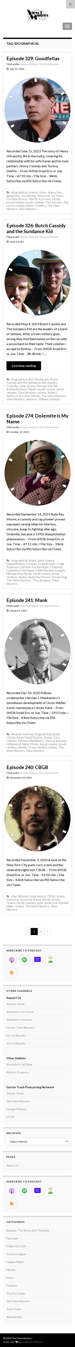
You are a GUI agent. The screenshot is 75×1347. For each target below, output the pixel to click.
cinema (33, 192)
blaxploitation (15, 564)
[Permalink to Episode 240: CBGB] (37, 818)
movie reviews (34, 202)
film (59, 192)
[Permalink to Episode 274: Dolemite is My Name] (37, 472)
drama (52, 192)
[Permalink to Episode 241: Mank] (37, 651)
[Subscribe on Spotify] (24, 960)
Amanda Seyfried (22, 734)
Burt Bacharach (39, 379)
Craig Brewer (46, 564)
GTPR (10, 1117)
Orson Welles (37, 747)
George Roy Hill (46, 386)
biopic (32, 560)
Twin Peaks (13, 1309)
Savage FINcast (16, 1109)
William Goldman (49, 399)
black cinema (46, 560)
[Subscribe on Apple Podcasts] (11, 960)
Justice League (16, 1254)
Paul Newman (27, 392)
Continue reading (24, 365)
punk (40, 903)
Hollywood (13, 744)
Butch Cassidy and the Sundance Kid (32, 381)
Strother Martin (29, 396)
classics (52, 382)
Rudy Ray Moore (39, 577)
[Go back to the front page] (37, 14)
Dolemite (56, 567)
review (20, 205)
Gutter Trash (15, 1093)
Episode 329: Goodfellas (33, 58)
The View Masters (16, 26)
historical (43, 195)
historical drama (55, 741)
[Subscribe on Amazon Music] (37, 960)
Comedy (11, 386)
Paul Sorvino (53, 202)
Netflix (22, 747)
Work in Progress (17, 1072)
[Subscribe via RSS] (11, 972)
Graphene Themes (31, 1341)
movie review (15, 202)
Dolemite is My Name (20, 570)
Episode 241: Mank (27, 600)
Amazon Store (15, 1004)
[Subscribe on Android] (50, 960)
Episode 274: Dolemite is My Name (37, 418)
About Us (12, 1165)
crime (42, 192)
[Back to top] (65, 1338)
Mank (25, 744)
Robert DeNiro (36, 205)
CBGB (51, 896)
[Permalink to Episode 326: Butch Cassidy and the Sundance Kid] (37, 282)
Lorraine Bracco (17, 199)
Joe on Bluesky (16, 1043)
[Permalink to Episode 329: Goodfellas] (37, 109)
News (10, 1277)
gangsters (13, 195)
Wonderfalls (14, 1317)
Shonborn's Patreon (19, 1019)
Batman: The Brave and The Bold (27, 1230)
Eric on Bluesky (16, 1035)
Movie (56, 199)
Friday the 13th (16, 1246)
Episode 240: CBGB (27, 767)
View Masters (28, 209)
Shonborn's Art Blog (19, 1064)
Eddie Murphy (44, 570)
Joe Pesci (57, 195)
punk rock (51, 903)
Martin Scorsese (40, 199)
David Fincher (33, 737)
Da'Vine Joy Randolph (34, 567)
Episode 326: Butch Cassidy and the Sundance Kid (36, 228)
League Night (15, 1262)
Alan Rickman (20, 896)
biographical (19, 192)
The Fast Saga (15, 1293)
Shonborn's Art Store (20, 1012)
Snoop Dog (59, 577)
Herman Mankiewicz (31, 741)
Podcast (33, 64)
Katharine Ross (16, 389)
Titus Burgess (41, 580)
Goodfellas (28, 195)
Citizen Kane (14, 737)
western (31, 399)
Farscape (12, 1238)
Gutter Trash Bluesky (20, 1027)
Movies (24, 64)
